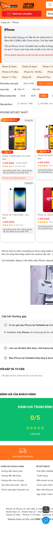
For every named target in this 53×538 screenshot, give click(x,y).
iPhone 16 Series (29, 66)
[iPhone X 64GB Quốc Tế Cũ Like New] (17, 134)
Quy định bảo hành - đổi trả (14, 485)
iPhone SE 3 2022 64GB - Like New (15, 216)
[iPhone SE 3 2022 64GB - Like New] (17, 197)
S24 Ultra (30, 509)
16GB (22, 96)
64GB (43, 96)
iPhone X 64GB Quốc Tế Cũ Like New (16, 157)
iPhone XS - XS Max (33, 72)
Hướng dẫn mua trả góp (12, 480)
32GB (33, 96)
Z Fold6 (39, 509)
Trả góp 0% (29, 120)
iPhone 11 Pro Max (10, 72)
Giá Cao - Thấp (26, 104)
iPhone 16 (10, 509)
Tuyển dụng (42, 475)
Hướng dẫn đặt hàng (11, 475)
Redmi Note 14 (13, 512)
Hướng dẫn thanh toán (12, 471)
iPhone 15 (21, 509)
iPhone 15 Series (9, 66)
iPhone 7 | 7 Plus (9, 77)
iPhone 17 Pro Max (31, 515)
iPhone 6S (26, 77)
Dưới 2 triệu (29, 83)
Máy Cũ (21, 89)
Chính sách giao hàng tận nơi (15, 489)
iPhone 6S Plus (43, 77)
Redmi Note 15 (29, 512)
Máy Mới (36, 89)
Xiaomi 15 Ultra (13, 515)
